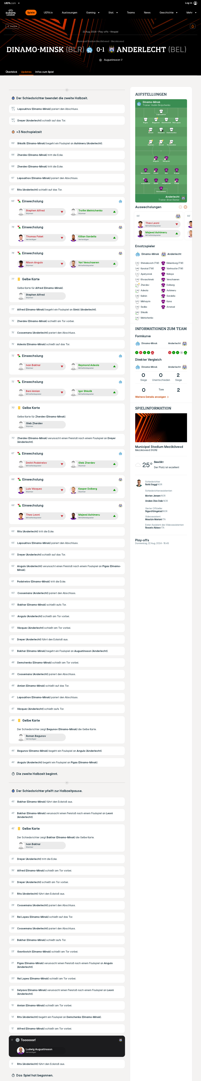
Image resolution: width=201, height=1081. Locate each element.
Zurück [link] (13, 26)
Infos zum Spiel (44, 72)
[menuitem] (31, 12)
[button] (92, 12)
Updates (26, 72)
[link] (31, 12)
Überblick (11, 72)
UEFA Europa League (11, 12)
